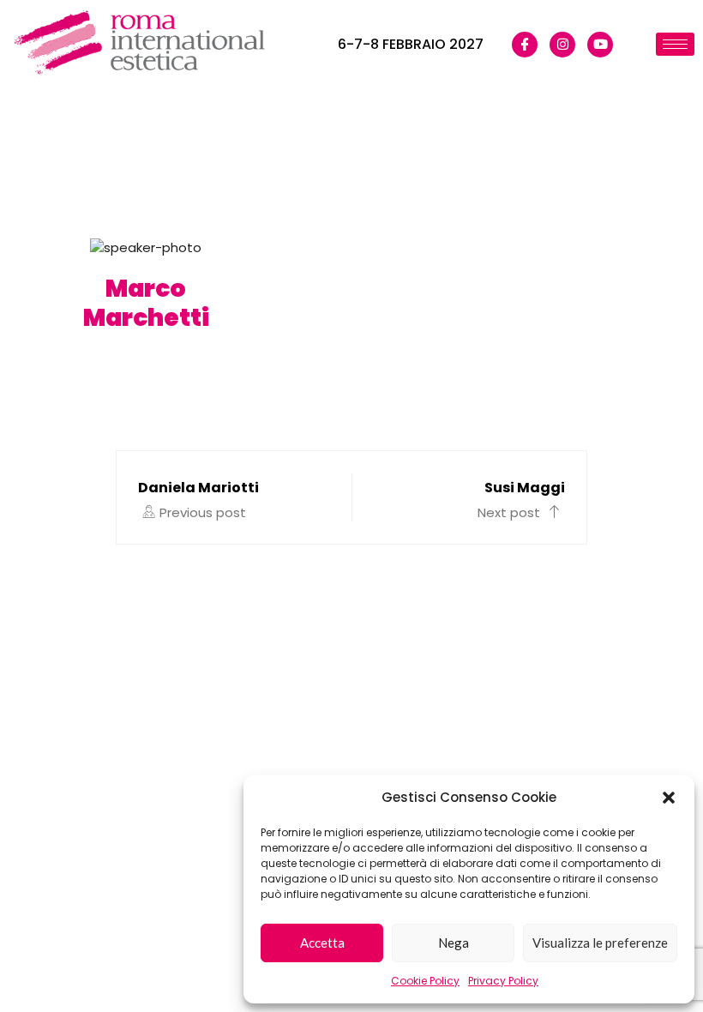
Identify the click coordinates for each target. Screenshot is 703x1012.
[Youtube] (600, 44)
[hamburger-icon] (675, 44)
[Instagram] (562, 44)
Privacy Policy (503, 980)
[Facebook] (525, 44)
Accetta (322, 942)
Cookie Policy (425, 980)
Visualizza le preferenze (600, 942)
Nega (453, 942)
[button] (668, 797)
